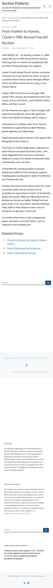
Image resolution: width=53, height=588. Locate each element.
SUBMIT (33, 551)
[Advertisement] (26, 316)
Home (4, 18)
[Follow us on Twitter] (28, 583)
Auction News (13, 18)
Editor (6, 48)
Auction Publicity (22, 576)
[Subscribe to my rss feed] (25, 583)
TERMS (6, 556)
